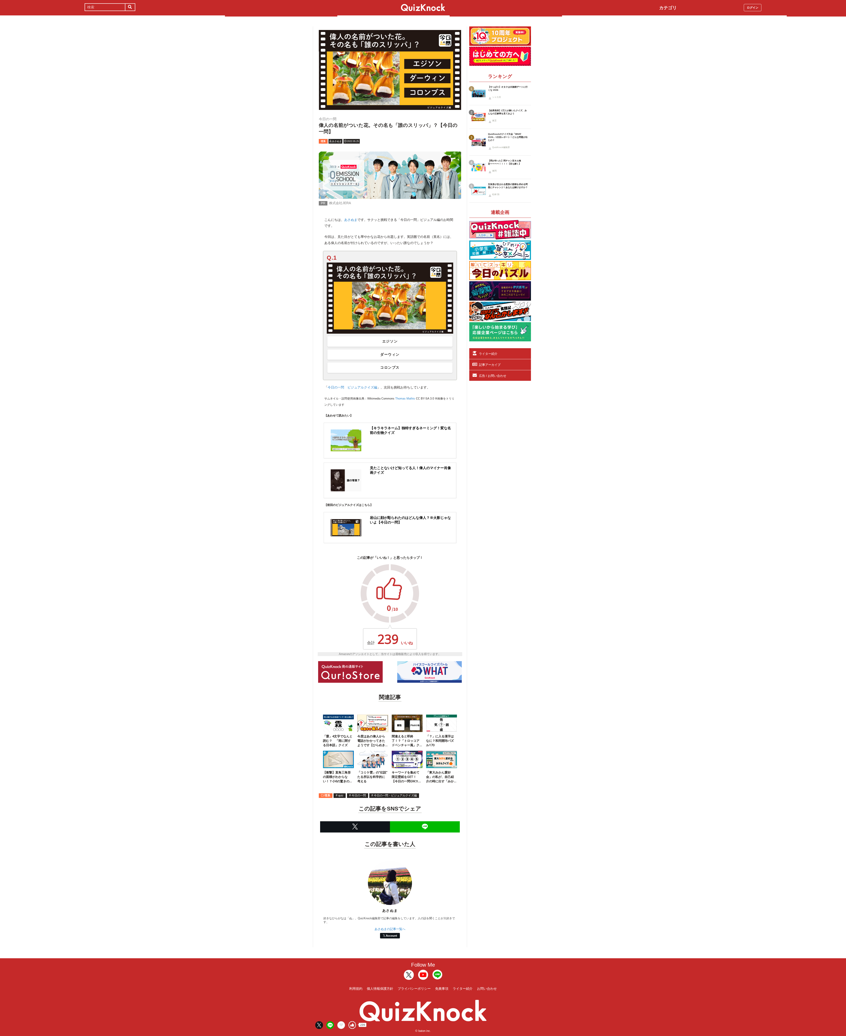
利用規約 (355, 988)
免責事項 (441, 988)
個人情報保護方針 (380, 988)
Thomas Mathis (405, 398)
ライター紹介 (488, 353)
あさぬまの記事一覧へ (390, 929)
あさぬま (350, 220)
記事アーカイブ (490, 364)
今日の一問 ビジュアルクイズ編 (352, 387)
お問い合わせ (487, 988)
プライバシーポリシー (414, 988)
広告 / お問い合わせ (492, 375)
